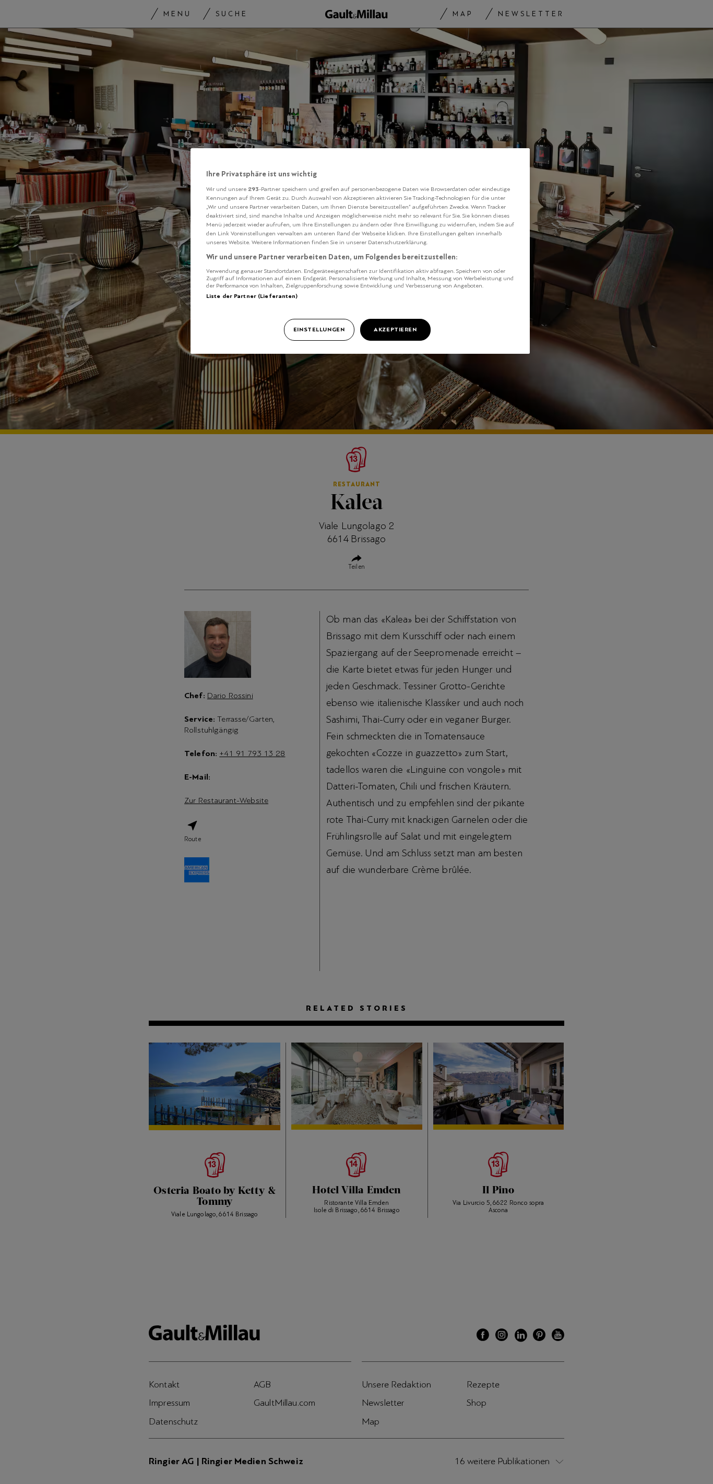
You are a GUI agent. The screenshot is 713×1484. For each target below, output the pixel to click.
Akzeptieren (395, 329)
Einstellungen (318, 329)
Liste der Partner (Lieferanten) (252, 296)
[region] (360, 251)
